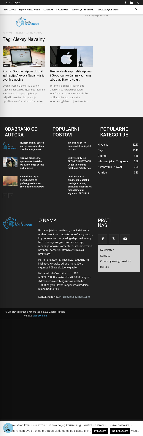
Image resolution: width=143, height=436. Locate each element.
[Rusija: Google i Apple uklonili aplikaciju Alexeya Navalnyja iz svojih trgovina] (24, 56)
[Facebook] (125, 2)
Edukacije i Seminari (83, 9)
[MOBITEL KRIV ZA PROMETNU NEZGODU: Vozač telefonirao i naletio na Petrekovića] (57, 162)
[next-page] (11, 195)
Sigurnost (62, 9)
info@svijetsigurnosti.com (74, 296)
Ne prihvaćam (120, 430)
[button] (135, 10)
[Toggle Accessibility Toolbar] (8, 428)
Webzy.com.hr (40, 315)
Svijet (6, 65)
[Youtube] (125, 239)
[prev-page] (5, 195)
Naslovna (10, 9)
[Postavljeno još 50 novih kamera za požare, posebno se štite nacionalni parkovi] (10, 181)
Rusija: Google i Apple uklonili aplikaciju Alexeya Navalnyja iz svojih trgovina (24, 75)
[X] (137, 2)
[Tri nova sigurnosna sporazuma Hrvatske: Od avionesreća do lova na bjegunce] (10, 162)
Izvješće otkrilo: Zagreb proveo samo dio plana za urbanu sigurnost (32, 146)
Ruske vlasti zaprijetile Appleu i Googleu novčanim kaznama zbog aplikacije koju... (71, 75)
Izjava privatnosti (29, 9)
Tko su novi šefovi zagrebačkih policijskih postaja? (79, 146)
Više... (135, 430)
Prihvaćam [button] (100, 430)
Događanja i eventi (109, 9)
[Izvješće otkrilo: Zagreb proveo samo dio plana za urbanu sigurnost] (10, 147)
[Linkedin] (131, 2)
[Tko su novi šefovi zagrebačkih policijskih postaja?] (57, 147)
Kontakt (48, 9)
